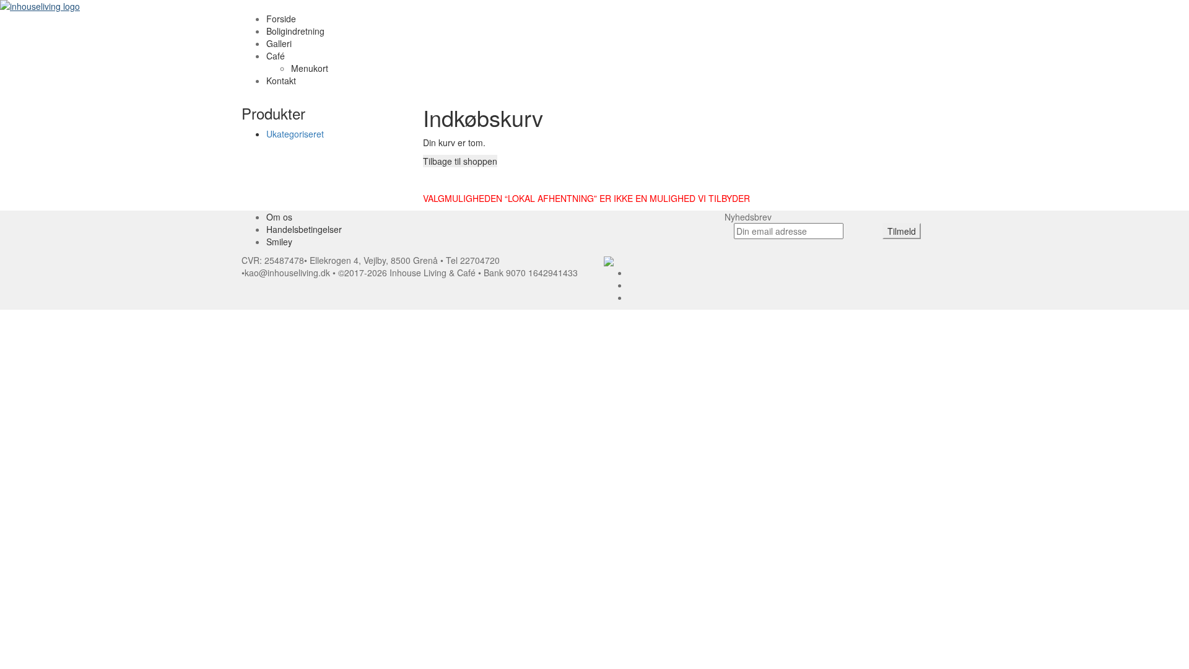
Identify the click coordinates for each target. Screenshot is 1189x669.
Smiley (279, 241)
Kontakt (281, 80)
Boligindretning (295, 31)
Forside (281, 18)
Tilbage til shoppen (460, 161)
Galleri (279, 43)
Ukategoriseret (295, 134)
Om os (279, 217)
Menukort (309, 68)
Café (275, 56)
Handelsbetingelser (304, 229)
